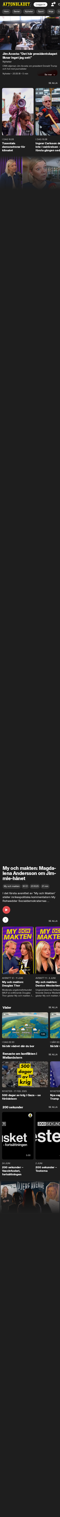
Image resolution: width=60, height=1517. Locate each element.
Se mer (48, 74)
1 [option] (5, 919)
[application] (30, 33)
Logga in (40, 4)
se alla (53, 83)
